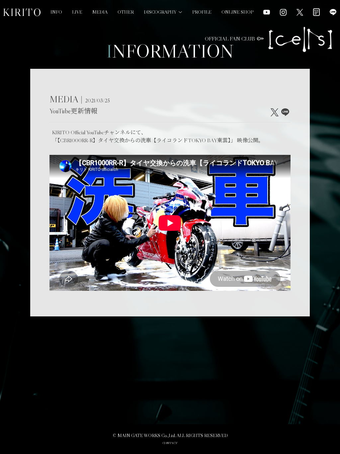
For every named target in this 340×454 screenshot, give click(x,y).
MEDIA (100, 12)
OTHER (126, 12)
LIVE (77, 12)
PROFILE (202, 12)
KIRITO (22, 12)
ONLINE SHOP (237, 12)
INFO (56, 12)
